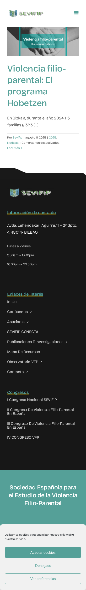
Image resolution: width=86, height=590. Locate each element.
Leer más (13, 148)
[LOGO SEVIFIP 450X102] (27, 10)
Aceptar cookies (43, 552)
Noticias (13, 143)
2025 (52, 137)
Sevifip (17, 137)
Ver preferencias (43, 579)
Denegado (43, 566)
